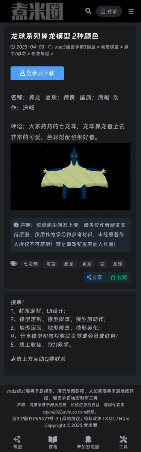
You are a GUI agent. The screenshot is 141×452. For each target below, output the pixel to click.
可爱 (51, 264)
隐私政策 (92, 418)
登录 (112, 11)
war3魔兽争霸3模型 (75, 47)
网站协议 (71, 418)
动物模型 (110, 47)
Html (124, 418)
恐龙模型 (40, 53)
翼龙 (87, 264)
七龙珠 (30, 264)
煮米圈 (90, 425)
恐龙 (69, 264)
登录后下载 (40, 73)
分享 (97, 277)
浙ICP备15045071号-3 (35, 418)
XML (110, 418)
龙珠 (118, 264)
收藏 (122, 277)
